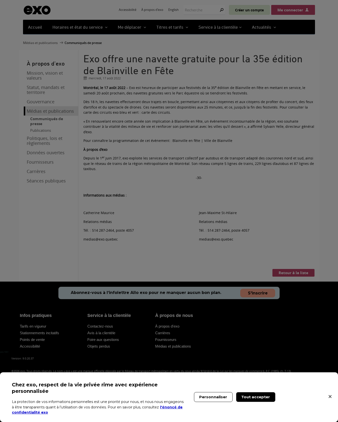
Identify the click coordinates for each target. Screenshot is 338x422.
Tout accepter (255, 397)
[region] (169, 397)
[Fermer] (330, 396)
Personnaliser (213, 397)
